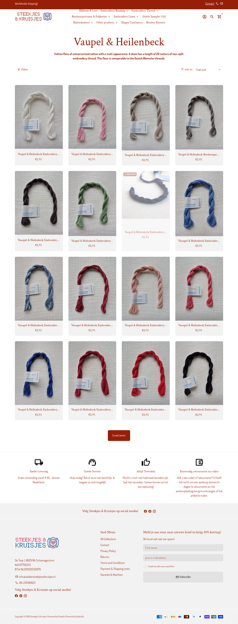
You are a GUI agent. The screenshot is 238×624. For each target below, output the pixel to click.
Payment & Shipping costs (115, 569)
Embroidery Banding (115, 11)
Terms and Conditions (112, 563)
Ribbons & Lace (88, 11)
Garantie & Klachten (111, 574)
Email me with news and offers (161, 566)
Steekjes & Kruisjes (38, 616)
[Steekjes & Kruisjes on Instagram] (154, 511)
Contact (209, 3)
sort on (187, 69)
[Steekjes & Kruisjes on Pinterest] (149, 511)
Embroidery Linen (126, 17)
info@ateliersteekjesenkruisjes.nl (35, 577)
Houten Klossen (155, 23)
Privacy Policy (108, 551)
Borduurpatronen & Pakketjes (91, 17)
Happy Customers (132, 23)
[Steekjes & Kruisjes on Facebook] (145, 511)
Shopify (61, 616)
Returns (104, 557)
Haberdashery (83, 23)
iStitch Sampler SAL (154, 17)
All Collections (108, 539)
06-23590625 (25, 582)
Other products (107, 23)
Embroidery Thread (145, 11)
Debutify (80, 616)
